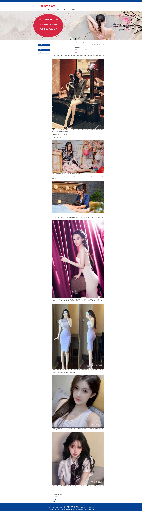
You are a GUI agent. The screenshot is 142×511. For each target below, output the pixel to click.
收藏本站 (102, 1)
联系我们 (98, 1)
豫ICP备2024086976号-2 (71, 506)
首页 (97, 44)
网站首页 (93, 1)
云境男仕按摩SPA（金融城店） (59, 494)
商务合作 (81, 9)
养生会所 (49, 9)
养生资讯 (65, 9)
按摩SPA (57, 9)
